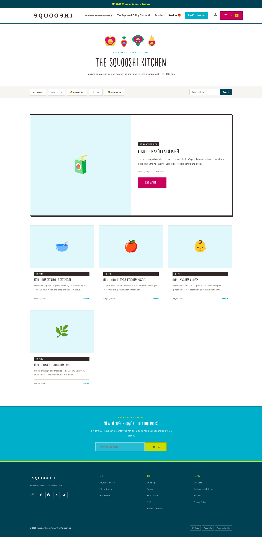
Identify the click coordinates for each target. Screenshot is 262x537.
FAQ (149, 502)
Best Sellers (105, 495)
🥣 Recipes (56, 92)
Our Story (198, 482)
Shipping (151, 482)
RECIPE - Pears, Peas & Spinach (185, 280)
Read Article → (152, 182)
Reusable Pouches (107, 482)
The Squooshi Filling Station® (133, 15)
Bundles (159, 15)
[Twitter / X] (56, 495)
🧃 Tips (95, 92)
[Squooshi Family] (53, 15)
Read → (86, 298)
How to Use (152, 495)
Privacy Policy (200, 502)
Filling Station (106, 489)
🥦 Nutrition (114, 92)
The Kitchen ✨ (196, 15)
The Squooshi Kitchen (203, 489)
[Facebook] (41, 495)
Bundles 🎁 (174, 15)
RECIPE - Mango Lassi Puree (158, 152)
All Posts (38, 92)
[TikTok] (64, 495)
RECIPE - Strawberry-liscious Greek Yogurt (52, 365)
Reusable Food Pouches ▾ (98, 15)
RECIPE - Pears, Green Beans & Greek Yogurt (52, 280)
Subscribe (156, 446)
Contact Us (152, 489)
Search (226, 92)
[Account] (215, 15)
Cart (233, 15)
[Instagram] (33, 495)
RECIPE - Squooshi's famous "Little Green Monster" (124, 280)
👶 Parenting (77, 92)
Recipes (197, 495)
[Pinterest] (48, 495)
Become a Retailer (155, 508)
